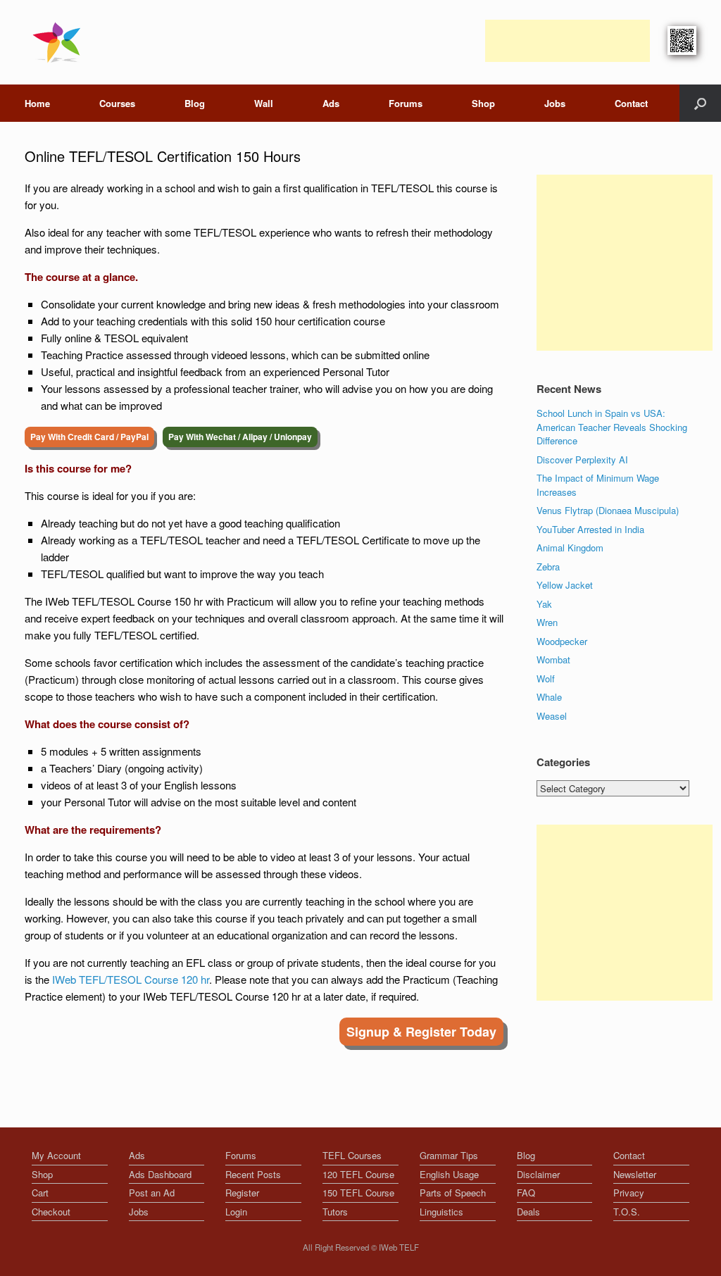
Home (37, 103)
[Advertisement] (567, 41)
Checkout (51, 1211)
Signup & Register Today (421, 1031)
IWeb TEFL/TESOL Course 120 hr (130, 979)
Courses (117, 103)
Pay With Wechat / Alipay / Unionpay (240, 436)
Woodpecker (562, 641)
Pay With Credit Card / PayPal (89, 436)
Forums (405, 103)
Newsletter (634, 1174)
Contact (631, 103)
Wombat (553, 659)
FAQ (526, 1192)
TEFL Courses (352, 1155)
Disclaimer (538, 1174)
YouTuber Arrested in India (590, 529)
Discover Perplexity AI (582, 459)
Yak (544, 604)
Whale (549, 696)
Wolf (546, 678)
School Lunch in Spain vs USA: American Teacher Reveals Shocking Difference (612, 426)
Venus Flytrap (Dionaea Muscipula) (608, 510)
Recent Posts (253, 1174)
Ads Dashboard (160, 1174)
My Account (56, 1155)
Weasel (552, 716)
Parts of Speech (453, 1192)
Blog (194, 103)
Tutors (335, 1211)
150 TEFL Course (358, 1192)
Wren (547, 622)
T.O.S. (626, 1211)
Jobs (554, 103)
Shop (483, 103)
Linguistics (441, 1211)
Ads (330, 103)
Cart (40, 1192)
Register (242, 1192)
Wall (263, 103)
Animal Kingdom (570, 547)
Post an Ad (152, 1192)
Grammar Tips (449, 1155)
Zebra (548, 566)
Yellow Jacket (565, 585)
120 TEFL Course (358, 1174)
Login (236, 1211)
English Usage (449, 1174)
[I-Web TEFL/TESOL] (59, 42)
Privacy (628, 1192)
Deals (528, 1211)
